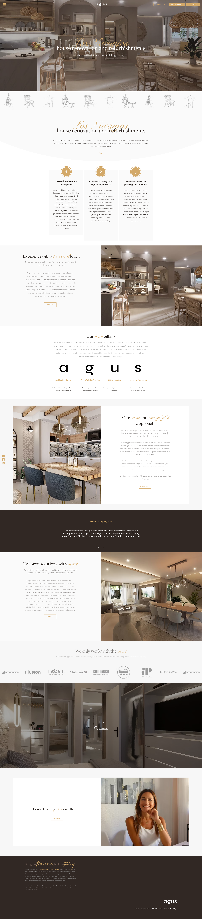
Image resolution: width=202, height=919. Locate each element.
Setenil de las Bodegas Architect (53, 887)
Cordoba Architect (60, 886)
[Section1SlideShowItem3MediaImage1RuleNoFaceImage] (103, 547)
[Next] (190, 45)
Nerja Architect (33, 887)
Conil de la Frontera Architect (48, 886)
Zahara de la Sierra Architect (32, 889)
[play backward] (2, 101)
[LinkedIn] (3, 456)
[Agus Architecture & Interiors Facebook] (3, 459)
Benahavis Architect (29, 886)
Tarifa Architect (72, 887)
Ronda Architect (41, 887)
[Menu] (4, 4)
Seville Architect (64, 887)
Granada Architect (69, 886)
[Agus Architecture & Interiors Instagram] (3, 463)
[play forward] (199, 101)
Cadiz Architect (38, 886)
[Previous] (12, 45)
